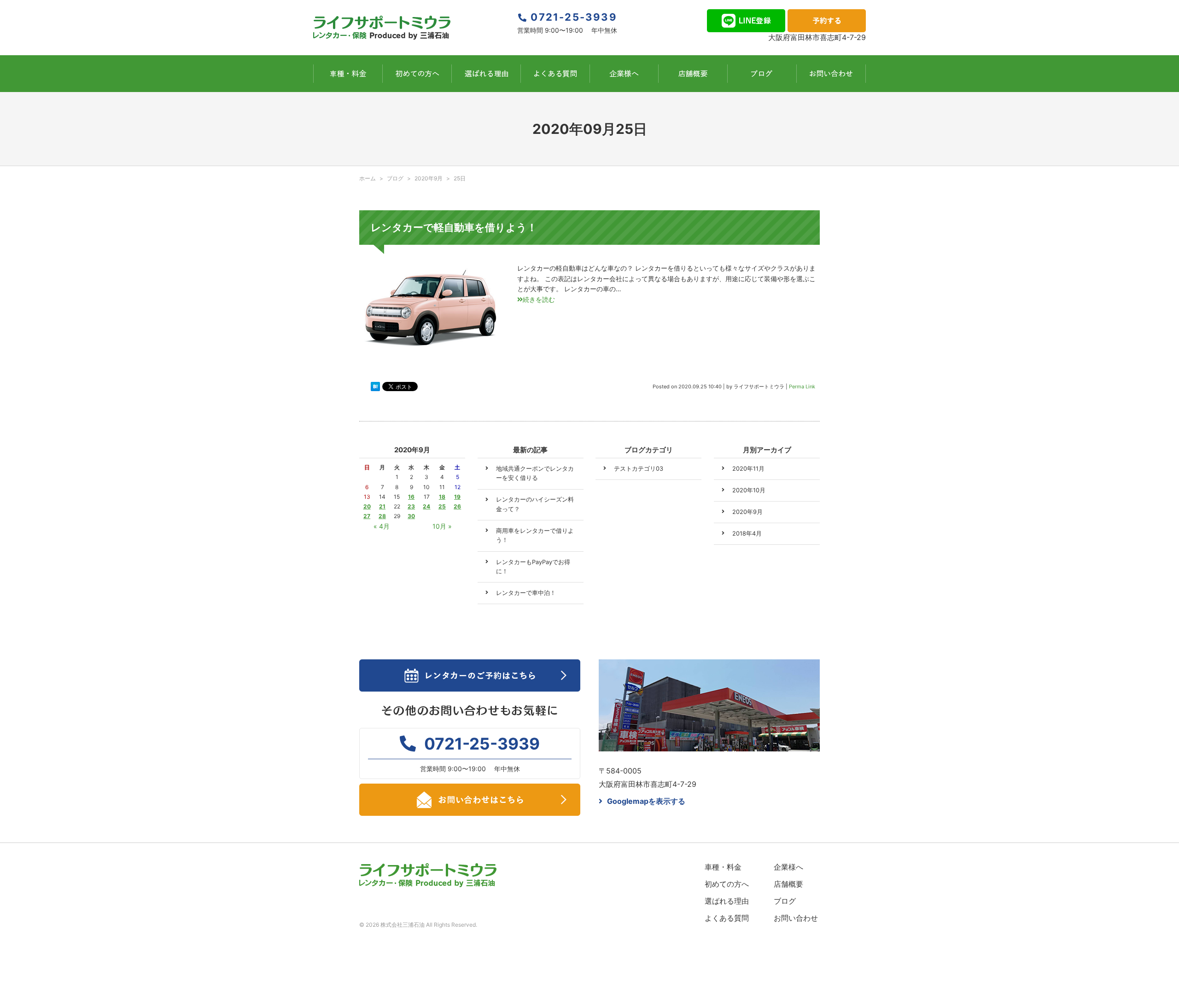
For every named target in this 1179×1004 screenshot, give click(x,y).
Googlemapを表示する (646, 801)
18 (442, 496)
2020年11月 (748, 468)
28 (382, 516)
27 (366, 516)
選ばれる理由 (727, 901)
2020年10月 (748, 490)
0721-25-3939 (574, 17)
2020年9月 (428, 178)
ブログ (785, 901)
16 (411, 496)
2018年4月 (747, 533)
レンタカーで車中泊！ (526, 592)
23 (411, 506)
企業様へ (788, 866)
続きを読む (539, 299)
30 (411, 516)
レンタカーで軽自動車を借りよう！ (454, 227)
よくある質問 (727, 918)
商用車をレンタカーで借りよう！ (535, 535)
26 (457, 506)
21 (382, 506)
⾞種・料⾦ (723, 866)
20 (367, 506)
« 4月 (382, 526)
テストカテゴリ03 (638, 468)
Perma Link (802, 386)
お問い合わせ (796, 918)
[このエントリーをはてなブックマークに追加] (375, 386)
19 (457, 496)
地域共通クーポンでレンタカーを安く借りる (535, 473)
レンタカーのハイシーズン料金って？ (535, 504)
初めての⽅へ (727, 884)
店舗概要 (788, 884)
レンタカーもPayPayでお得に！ (533, 567)
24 (426, 506)
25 (442, 506)
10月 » (442, 526)
